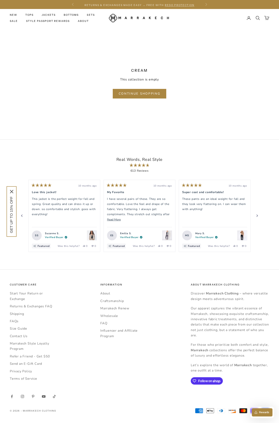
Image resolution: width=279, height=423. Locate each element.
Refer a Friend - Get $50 (30, 356)
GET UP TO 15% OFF (11, 215)
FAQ (103, 323)
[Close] (11, 191)
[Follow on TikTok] (54, 396)
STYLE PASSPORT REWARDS (48, 20)
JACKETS (49, 14)
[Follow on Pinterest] (33, 396)
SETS (91, 14)
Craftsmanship (112, 301)
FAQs (14, 321)
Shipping (17, 314)
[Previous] (22, 216)
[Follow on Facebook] (12, 396)
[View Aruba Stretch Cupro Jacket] (92, 235)
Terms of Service (23, 378)
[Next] (257, 216)
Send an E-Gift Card (26, 363)
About (105, 293)
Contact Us (19, 336)
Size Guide (18, 328)
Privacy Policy (21, 371)
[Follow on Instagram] (22, 396)
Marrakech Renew (114, 308)
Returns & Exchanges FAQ (31, 306)
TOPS (29, 14)
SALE (14, 20)
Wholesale (109, 316)
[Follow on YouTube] (44, 396)
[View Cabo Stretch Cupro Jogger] (167, 235)
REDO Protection (179, 4)
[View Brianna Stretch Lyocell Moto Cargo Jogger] (242, 235)
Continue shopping (140, 94)
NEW (13, 14)
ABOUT (83, 20)
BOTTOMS (71, 14)
